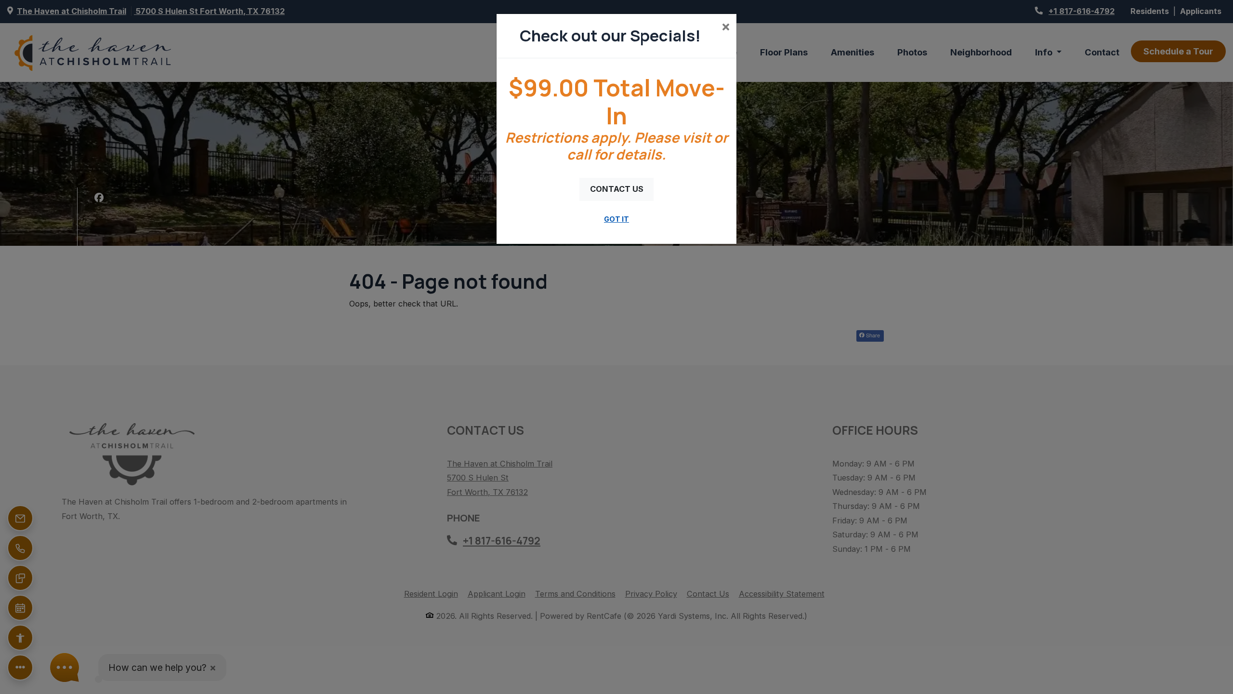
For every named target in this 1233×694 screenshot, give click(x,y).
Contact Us (616, 189)
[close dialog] (726, 28)
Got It (616, 219)
